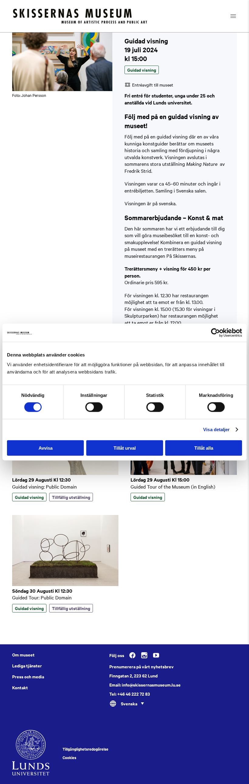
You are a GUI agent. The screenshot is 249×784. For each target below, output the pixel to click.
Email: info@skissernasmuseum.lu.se (145, 685)
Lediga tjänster (27, 666)
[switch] (94, 407)
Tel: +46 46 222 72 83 (129, 694)
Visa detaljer (216, 429)
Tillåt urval (125, 447)
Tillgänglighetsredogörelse (85, 749)
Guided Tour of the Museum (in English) (173, 486)
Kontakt (20, 687)
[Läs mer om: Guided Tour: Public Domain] (65, 584)
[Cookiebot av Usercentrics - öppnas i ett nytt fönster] (215, 332)
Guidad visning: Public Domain (44, 486)
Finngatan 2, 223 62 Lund (133, 676)
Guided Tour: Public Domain (42, 597)
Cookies (69, 757)
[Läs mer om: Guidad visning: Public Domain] (65, 473)
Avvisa (46, 447)
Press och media (28, 676)
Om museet (23, 655)
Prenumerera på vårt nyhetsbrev (141, 666)
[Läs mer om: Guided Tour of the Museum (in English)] (184, 473)
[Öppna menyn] (238, 16)
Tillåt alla (203, 447)
